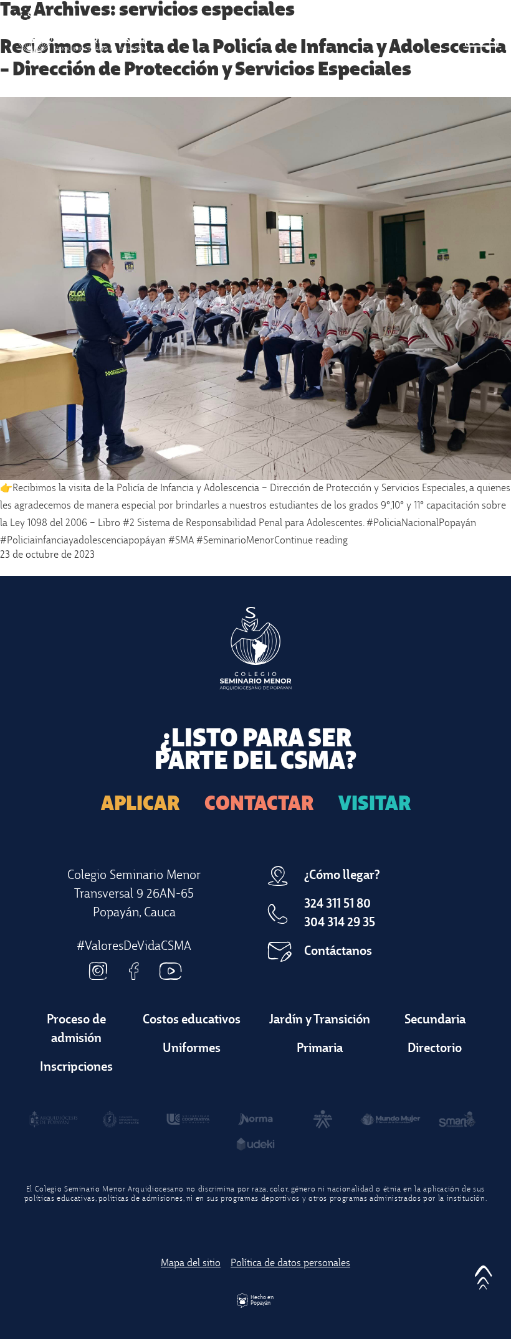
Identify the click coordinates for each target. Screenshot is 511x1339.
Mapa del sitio (191, 1264)
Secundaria (435, 1020)
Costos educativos (192, 1020)
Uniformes (192, 1049)
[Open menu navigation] (482, 33)
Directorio (435, 1049)
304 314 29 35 (339, 923)
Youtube (170, 971)
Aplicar (140, 805)
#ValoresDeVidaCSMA (134, 947)
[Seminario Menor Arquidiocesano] (78, 32)
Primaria (320, 1049)
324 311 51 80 (337, 904)
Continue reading (311, 541)
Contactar (258, 805)
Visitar (374, 805)
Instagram (98, 971)
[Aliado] (53, 1119)
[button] (483, 1273)
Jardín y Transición (319, 1020)
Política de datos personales (290, 1264)
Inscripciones (76, 1067)
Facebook (134, 971)
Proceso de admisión (76, 1029)
